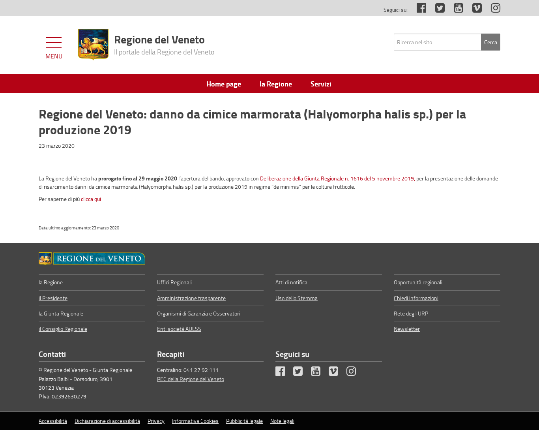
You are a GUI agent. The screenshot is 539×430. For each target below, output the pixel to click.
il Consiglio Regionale (63, 328)
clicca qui (91, 199)
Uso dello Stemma (296, 298)
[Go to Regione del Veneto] (92, 258)
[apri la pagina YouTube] (454, 9)
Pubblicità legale (244, 420)
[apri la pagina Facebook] (417, 9)
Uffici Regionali (174, 282)
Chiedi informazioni (416, 298)
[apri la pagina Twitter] (436, 9)
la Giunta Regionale (61, 313)
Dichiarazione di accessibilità (107, 420)
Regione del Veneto (164, 43)
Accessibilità (53, 420)
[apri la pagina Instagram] (491, 9)
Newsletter (407, 328)
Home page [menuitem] (223, 84)
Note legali (282, 420)
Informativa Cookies (195, 420)
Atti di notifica (291, 282)
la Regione (51, 282)
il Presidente (53, 298)
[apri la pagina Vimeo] (473, 9)
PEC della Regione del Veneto (190, 379)
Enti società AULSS (179, 328)
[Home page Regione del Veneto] (93, 44)
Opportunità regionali (418, 282)
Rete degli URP (411, 313)
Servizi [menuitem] (321, 84)
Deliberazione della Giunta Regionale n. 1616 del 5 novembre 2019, (337, 178)
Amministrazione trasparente (191, 298)
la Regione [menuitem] (276, 84)
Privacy (156, 420)
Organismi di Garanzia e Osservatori (198, 313)
